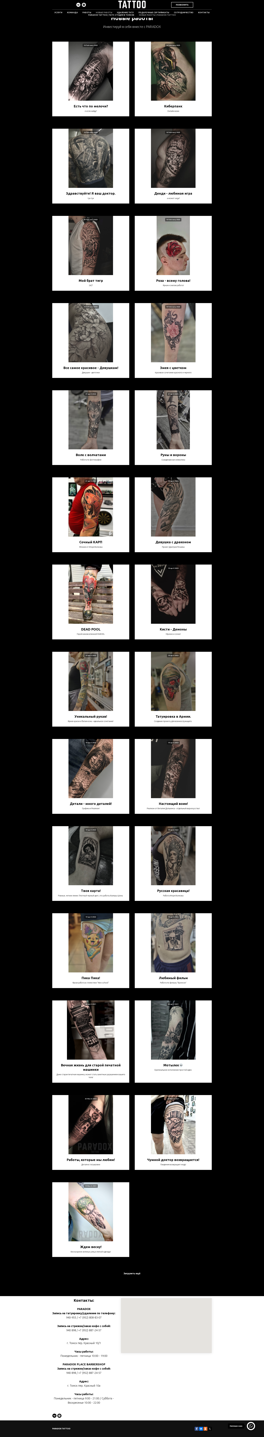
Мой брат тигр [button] (91, 280)
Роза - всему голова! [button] (173, 280)
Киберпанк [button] (173, 106)
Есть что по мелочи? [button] (91, 106)
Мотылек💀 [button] (173, 1065)
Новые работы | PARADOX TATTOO (157, 15)
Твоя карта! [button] (91, 891)
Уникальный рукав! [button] (91, 716)
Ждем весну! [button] (90, 1247)
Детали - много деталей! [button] (91, 804)
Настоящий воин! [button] (173, 804)
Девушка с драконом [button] (173, 542)
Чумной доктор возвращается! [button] (173, 1160)
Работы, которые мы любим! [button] (91, 1160)
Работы (86, 12)
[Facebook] (197, 1429)
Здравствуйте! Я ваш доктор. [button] (91, 193)
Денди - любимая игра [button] (173, 193)
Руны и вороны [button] (173, 455)
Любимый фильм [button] (173, 978)
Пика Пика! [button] (91, 978)
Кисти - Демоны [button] (173, 629)
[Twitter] (210, 1429)
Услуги (58, 12)
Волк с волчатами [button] (91, 455)
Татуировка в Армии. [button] (173, 716)
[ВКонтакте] (201, 1429)
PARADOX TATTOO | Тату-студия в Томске (111, 15)
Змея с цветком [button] (173, 368)
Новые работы (104, 12)
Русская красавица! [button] (173, 891)
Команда (72, 12)
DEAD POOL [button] (91, 629)
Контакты (204, 12)
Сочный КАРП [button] (90, 542)
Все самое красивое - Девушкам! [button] (90, 368)
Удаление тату (125, 12)
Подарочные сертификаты (153, 12)
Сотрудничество (183, 12)
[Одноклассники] (205, 1429)
